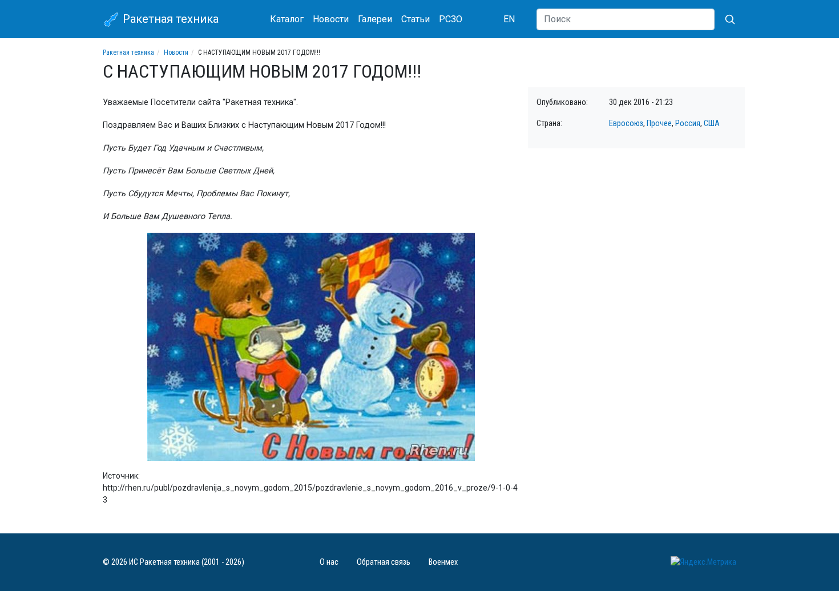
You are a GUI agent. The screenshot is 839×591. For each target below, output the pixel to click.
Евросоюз (626, 123)
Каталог (287, 19)
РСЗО (450, 19)
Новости (331, 19)
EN (509, 19)
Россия (687, 123)
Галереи (375, 19)
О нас (329, 562)
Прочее (659, 123)
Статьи (415, 19)
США (712, 123)
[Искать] (725, 19)
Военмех (443, 562)
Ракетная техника (169, 19)
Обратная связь (383, 562)
